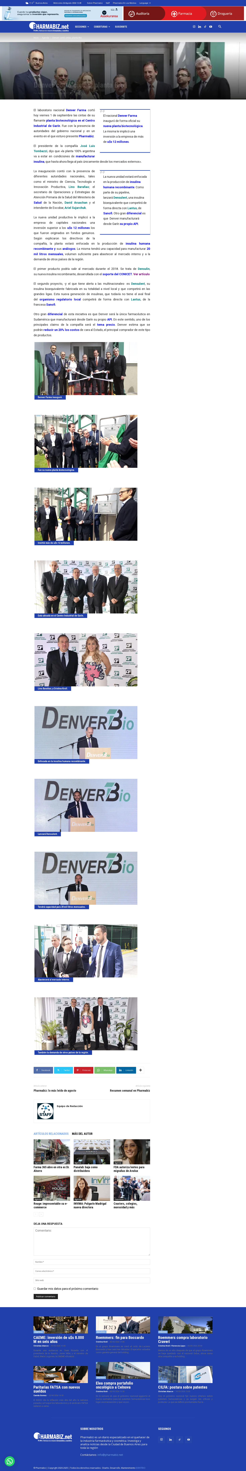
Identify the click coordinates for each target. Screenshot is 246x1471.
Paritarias (38, 1381)
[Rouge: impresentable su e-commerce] (52, 1188)
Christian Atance (41, 1346)
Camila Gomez (40, 1395)
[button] (220, 27)
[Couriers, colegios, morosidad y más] (132, 1188)
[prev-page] (36, 1214)
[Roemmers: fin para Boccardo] (123, 1324)
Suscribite (121, 26)
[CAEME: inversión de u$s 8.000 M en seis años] (60, 1324)
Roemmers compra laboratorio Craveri (183, 1339)
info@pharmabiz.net (110, 1455)
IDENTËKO (140, 1467)
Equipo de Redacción (47, 93)
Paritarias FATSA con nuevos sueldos (56, 1389)
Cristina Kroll (101, 1342)
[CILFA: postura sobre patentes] (185, 1374)
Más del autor (82, 1133)
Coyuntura (119, 1199)
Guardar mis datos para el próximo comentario (67, 1288)
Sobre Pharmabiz (95, 3)
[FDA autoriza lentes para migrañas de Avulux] (132, 1151)
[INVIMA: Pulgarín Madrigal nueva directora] (92, 1188)
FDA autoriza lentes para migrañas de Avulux (129, 1169)
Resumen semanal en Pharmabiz (130, 1090)
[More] (140, 1070)
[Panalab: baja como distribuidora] (92, 1151)
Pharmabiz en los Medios (124, 3)
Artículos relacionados (51, 1133)
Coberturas (100, 26)
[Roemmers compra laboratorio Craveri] (185, 1324)
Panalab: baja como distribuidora (86, 1169)
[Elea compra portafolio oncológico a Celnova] (123, 1370)
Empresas (38, 1332)
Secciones (80, 26)
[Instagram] (194, 27)
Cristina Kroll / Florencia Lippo (171, 1346)
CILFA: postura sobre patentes (182, 1387)
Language (143, 3)
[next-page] (41, 1214)
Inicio (36, 37)
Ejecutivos (101, 1332)
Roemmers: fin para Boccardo (120, 1337)
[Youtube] (210, 27)
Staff (108, 3)
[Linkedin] (199, 27)
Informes (163, 1332)
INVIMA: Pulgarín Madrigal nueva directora (90, 1205)
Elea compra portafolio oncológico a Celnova (114, 1385)
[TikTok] (205, 27)
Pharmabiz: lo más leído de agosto (55, 1090)
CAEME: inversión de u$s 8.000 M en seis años (58, 1339)
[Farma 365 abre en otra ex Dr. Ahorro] (52, 1151)
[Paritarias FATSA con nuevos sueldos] (60, 1374)
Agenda (45, 37)
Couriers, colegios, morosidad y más (125, 1205)
